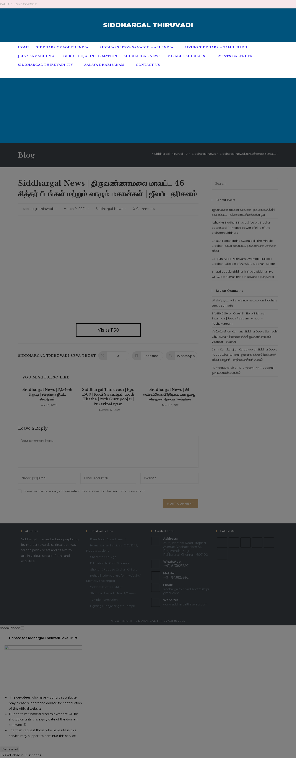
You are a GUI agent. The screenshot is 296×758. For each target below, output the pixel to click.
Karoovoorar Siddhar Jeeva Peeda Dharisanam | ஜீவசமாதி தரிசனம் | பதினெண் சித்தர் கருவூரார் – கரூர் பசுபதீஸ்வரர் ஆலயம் (244, 354)
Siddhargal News (109, 209)
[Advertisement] (148, 110)
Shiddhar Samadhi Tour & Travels (113, 593)
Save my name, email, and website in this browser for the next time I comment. (84, 491)
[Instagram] (245, 542)
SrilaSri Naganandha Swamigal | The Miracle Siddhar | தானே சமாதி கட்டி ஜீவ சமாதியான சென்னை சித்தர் (244, 246)
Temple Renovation (104, 599)
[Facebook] (234, 542)
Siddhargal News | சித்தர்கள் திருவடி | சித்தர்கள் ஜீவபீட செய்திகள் (47, 394)
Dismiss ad (10, 749)
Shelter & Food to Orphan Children (114, 569)
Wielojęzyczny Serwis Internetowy (236, 300)
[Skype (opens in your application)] (289, 4)
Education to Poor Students (109, 563)
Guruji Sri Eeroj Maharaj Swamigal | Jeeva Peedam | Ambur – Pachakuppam (238, 318)
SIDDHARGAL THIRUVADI (148, 25)
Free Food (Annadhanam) (108, 539)
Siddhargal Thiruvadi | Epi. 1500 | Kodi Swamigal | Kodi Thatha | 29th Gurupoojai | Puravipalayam (108, 396)
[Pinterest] (269, 542)
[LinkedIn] (257, 542)
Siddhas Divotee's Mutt (106, 587)
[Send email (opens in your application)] (294, 4)
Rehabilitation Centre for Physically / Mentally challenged (113, 578)
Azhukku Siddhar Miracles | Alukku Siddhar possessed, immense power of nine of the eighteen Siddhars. (241, 227)
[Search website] (273, 73)
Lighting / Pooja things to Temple (113, 606)
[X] (222, 542)
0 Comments (144, 209)
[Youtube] (222, 554)
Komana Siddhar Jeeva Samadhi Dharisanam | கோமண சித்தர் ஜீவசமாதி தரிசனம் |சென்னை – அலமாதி (245, 336)
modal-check (10, 628)
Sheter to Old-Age (103, 557)
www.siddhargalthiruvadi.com (185, 604)
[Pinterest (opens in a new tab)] (284, 4)
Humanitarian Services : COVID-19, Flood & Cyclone (112, 548)
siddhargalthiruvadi (38, 209)
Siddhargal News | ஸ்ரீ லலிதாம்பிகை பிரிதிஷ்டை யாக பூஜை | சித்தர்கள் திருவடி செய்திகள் (169, 394)
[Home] (149, 153)
